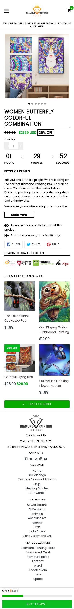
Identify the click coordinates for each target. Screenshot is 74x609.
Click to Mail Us (36, 435)
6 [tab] (45, 104)
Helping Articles (37, 488)
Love (38, 574)
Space (38, 579)
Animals (37, 514)
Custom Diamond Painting (37, 479)
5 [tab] (42, 104)
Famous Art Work (38, 552)
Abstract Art (37, 518)
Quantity (9, 139)
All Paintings (37, 475)
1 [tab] (29, 104)
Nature (37, 522)
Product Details (17, 171)
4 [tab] (39, 104)
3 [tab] (36, 104)
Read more (19, 215)
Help (37, 484)
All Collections (37, 505)
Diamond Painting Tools (38, 548)
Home (37, 470)
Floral (38, 565)
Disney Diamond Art (37, 536)
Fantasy (38, 561)
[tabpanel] (37, 67)
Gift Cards (37, 493)
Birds (37, 527)
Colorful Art (37, 531)
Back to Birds (40, 404)
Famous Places (38, 557)
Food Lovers (38, 570)
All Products (37, 509)
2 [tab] (32, 104)
